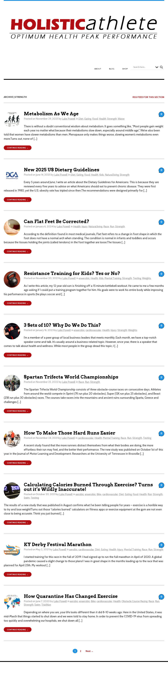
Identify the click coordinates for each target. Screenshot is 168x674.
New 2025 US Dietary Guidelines (61, 169)
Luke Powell (68, 118)
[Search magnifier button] (161, 67)
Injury (84, 226)
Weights (146, 278)
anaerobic (84, 278)
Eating (87, 118)
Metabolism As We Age (51, 113)
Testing (137, 278)
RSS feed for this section (148, 97)
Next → (89, 651)
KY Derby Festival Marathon (58, 544)
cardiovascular (93, 330)
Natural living (112, 174)
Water (121, 118)
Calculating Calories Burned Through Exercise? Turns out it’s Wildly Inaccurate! (88, 487)
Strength (112, 118)
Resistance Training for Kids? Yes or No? (72, 273)
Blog (111, 68)
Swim (27, 497)
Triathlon (46, 604)
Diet (80, 118)
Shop (125, 68)
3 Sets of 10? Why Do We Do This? (62, 325)
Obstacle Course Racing (134, 601)
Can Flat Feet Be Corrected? (56, 221)
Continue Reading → (17, 147)
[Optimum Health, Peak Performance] (84, 29)
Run (112, 226)
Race (106, 226)
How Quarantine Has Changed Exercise (71, 596)
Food (95, 118)
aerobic (80, 494)
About (97, 68)
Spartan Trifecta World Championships (71, 377)
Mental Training (113, 278)
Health (102, 118)
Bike (99, 494)
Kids (101, 174)
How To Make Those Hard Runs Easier (69, 433)
